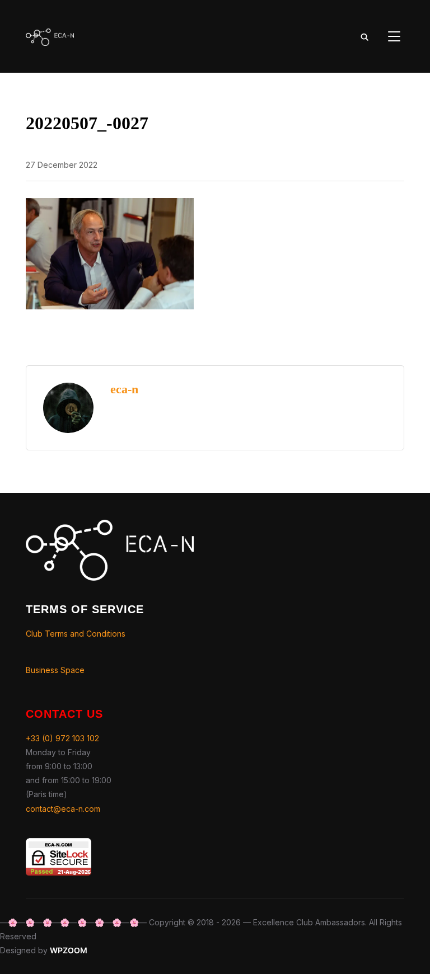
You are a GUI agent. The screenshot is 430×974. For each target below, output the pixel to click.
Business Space (55, 670)
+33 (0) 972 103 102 (62, 738)
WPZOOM (68, 950)
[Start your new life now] (110, 526)
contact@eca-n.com (63, 808)
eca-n (124, 389)
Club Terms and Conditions (75, 633)
